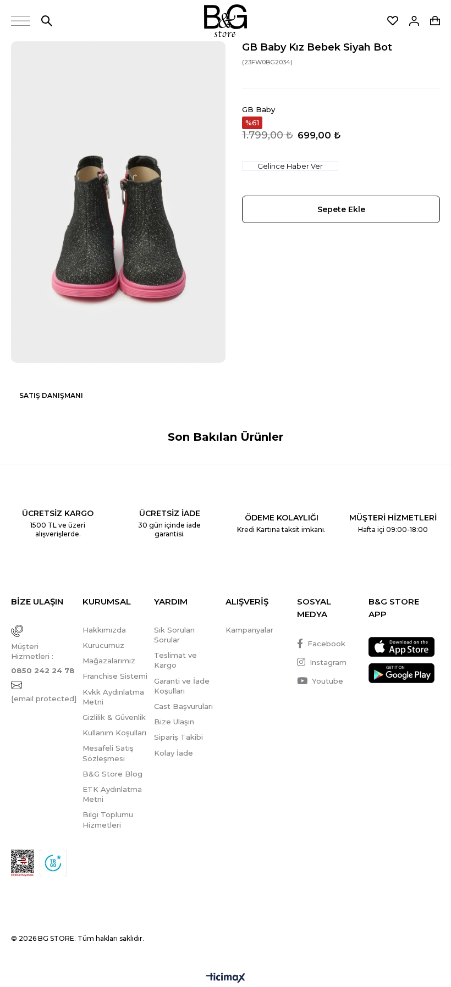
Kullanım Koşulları (114, 732)
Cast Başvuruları (183, 706)
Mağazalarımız (108, 660)
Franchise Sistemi (114, 676)
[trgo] (53, 863)
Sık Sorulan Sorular (174, 634)
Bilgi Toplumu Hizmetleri (107, 819)
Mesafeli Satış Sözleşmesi (108, 753)
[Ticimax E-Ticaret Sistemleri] (225, 978)
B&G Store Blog (112, 773)
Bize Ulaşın (174, 721)
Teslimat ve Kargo (175, 660)
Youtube (327, 681)
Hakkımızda (104, 629)
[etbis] (22, 863)
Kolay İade (173, 752)
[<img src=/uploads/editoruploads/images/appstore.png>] (402, 647)
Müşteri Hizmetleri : (43, 658)
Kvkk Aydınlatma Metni (113, 696)
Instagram (328, 662)
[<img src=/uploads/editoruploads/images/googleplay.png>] (402, 673)
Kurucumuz (103, 645)
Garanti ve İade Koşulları (182, 686)
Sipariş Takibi (178, 737)
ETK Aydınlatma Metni (112, 794)
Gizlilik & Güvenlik (114, 717)
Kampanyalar (249, 629)
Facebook (326, 643)
